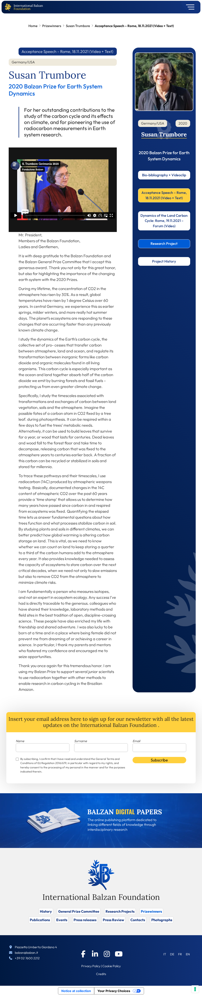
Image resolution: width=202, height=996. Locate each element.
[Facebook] (83, 954)
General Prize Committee (78, 911)
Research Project (164, 243)
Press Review (113, 920)
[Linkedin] (95, 954)
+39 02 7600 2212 (27, 958)
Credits (101, 974)
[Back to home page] (9, 7)
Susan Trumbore (78, 26)
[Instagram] (107, 954)
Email (136, 741)
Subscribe (159, 760)
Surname (80, 741)
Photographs (161, 920)
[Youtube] (118, 954)
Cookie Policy (111, 966)
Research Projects (120, 911)
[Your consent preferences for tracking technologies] (195, 989)
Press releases (85, 920)
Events (61, 920)
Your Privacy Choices (113, 991)
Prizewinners (51, 26)
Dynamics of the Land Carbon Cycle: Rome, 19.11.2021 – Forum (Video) (164, 220)
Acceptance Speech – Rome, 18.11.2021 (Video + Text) (164, 195)
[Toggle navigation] (188, 7)
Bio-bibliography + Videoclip (164, 175)
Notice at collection (76, 991)
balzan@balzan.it (26, 953)
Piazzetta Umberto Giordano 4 (36, 947)
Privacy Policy (90, 966)
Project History (164, 261)
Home (32, 26)
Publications (40, 920)
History (46, 911)
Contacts (137, 920)
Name (20, 741)
